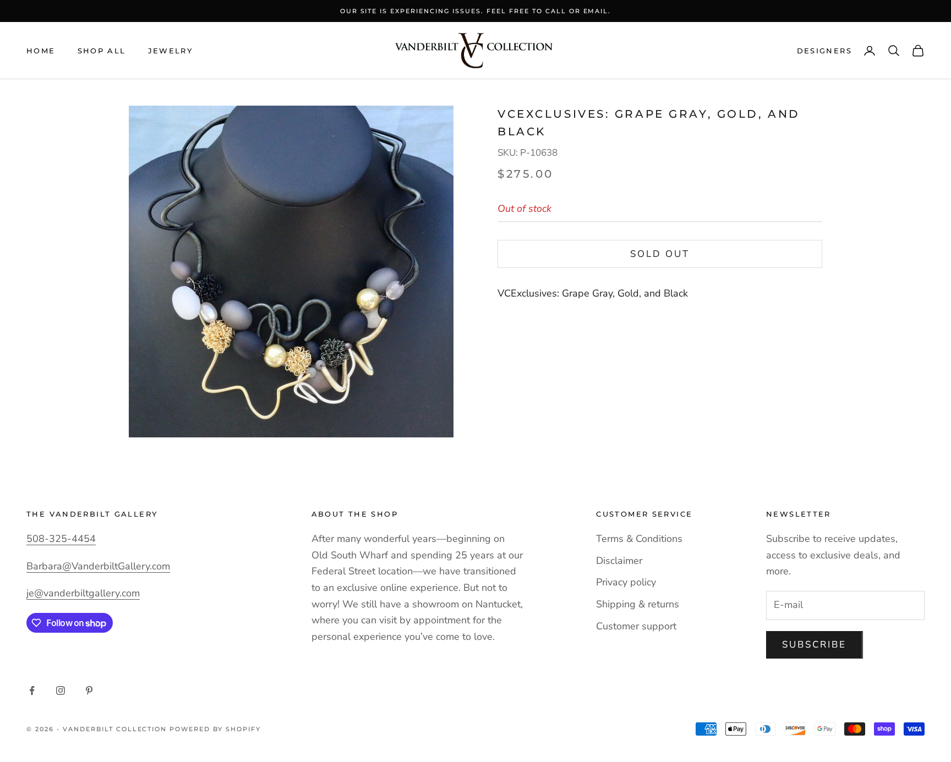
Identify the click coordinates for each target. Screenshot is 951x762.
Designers (824, 50)
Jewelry (170, 50)
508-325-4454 (61, 538)
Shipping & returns (637, 604)
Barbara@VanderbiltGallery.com (98, 566)
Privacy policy (626, 582)
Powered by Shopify (215, 729)
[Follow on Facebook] (31, 690)
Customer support (636, 626)
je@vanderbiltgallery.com (83, 593)
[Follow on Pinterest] (89, 690)
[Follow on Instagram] (60, 690)
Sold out (660, 254)
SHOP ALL (102, 50)
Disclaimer (619, 560)
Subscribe (814, 644)
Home (41, 50)
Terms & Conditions (639, 538)
